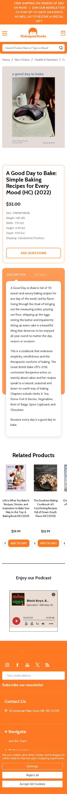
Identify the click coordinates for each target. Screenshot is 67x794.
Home (6, 59)
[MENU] (4, 33)
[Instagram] (7, 665)
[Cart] (63, 33)
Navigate (17, 731)
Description (16, 274)
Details (40, 274)
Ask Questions (33, 253)
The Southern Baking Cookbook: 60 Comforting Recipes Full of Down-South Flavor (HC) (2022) (46, 508)
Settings (32, 766)
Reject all (32, 775)
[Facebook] (17, 665)
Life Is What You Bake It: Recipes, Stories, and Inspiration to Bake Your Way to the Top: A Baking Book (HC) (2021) (16, 508)
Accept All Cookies (32, 784)
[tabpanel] (16, 507)
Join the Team (18, 741)
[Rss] (47, 665)
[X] (37, 665)
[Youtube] (27, 665)
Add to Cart (19, 543)
